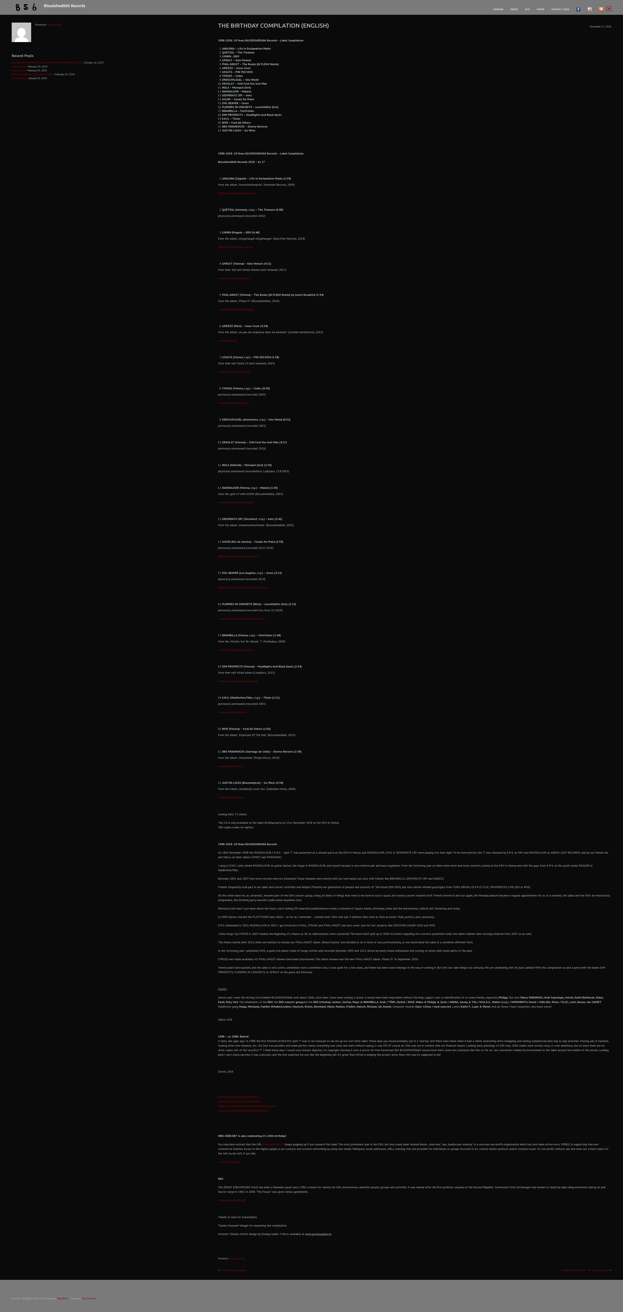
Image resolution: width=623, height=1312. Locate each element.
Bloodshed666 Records (64, 6)
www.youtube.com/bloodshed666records (243, 1110)
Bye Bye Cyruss (20, 78)
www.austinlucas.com (231, 797)
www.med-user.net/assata (234, 372)
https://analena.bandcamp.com (237, 193)
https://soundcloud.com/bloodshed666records (246, 1106)
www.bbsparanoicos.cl (231, 766)
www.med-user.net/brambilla (235, 650)
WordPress (62, 1298)
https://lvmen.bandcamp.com (235, 247)
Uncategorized (237, 1258)
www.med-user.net (274, 1144)
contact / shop (560, 9)
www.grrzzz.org (227, 340)
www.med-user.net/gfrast (233, 278)
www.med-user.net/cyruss (233, 403)
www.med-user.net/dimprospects (238, 681)
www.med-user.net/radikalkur (236, 502)
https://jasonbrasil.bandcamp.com (238, 556)
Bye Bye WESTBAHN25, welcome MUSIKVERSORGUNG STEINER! (48, 62)
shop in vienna (19, 66)
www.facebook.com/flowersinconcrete (241, 619)
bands (514, 9)
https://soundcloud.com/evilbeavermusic (243, 587)
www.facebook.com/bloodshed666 (239, 1101)
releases (498, 9)
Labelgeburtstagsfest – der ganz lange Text (585, 1270)
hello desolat (19, 70)
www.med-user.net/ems (232, 712)
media (540, 9)
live (527, 9)
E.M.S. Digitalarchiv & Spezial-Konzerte (33, 74)
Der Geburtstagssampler (233, 1270)
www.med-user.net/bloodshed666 (239, 1097)
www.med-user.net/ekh (232, 1200)
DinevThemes (89, 1298)
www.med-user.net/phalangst (236, 309)
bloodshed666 (54, 24)
